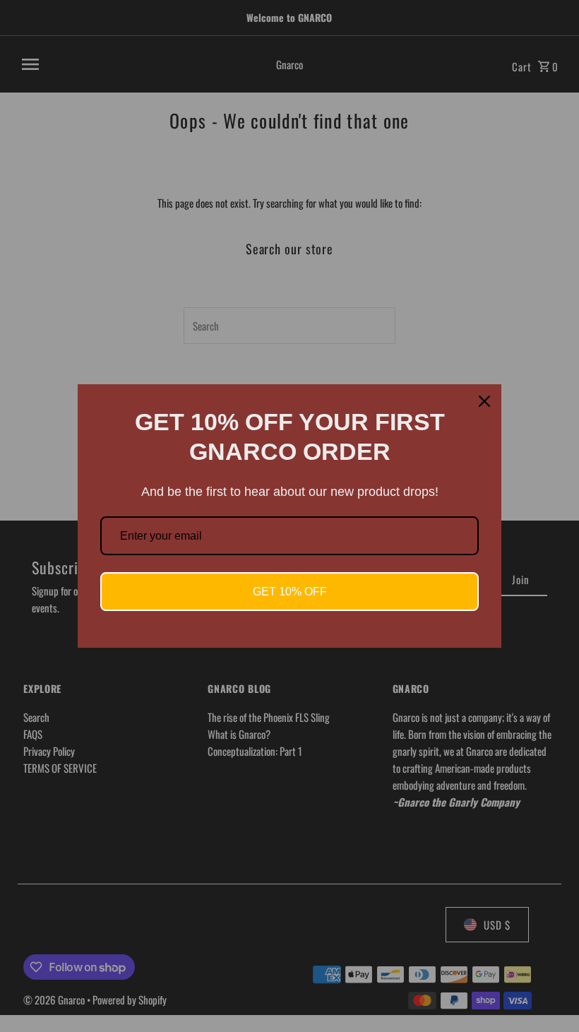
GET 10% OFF (290, 592)
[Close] (484, 401)
